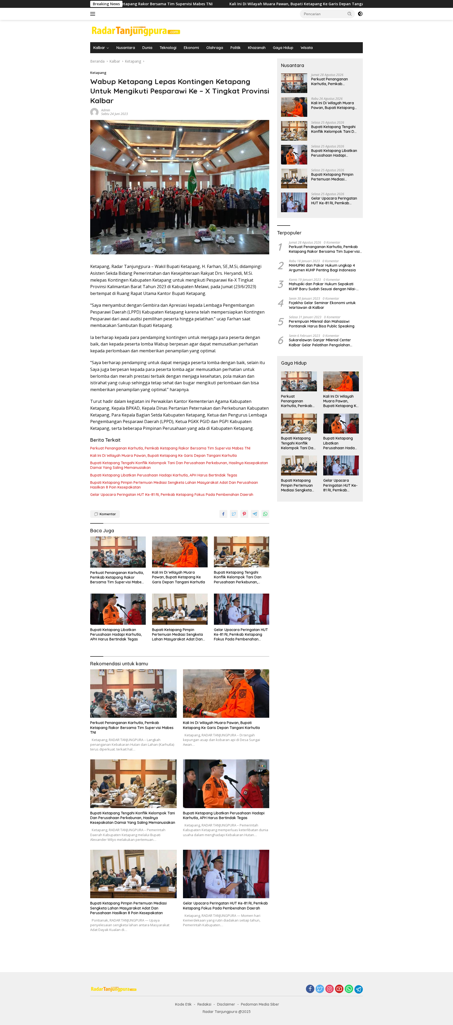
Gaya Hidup (283, 47)
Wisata (307, 47)
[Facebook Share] (223, 514)
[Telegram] (358, 989)
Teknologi (168, 47)
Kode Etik (183, 1004)
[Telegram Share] (255, 514)
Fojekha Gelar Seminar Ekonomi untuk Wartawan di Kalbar (322, 305)
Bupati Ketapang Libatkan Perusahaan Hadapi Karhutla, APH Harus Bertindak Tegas (163, 475)
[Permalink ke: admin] (94, 111)
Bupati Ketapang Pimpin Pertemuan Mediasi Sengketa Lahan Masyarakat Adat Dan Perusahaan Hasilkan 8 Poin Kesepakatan (174, 485)
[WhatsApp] (349, 989)
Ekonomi (191, 47)
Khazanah (257, 47)
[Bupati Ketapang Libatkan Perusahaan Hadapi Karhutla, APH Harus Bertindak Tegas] (118, 609)
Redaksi (204, 1004)
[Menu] (93, 13)
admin (105, 110)
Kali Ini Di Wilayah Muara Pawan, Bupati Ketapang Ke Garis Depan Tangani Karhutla (247, 4)
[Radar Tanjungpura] (136, 30)
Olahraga (214, 47)
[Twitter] (320, 989)
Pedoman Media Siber (260, 1004)
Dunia (147, 47)
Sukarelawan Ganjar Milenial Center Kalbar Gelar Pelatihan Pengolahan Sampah (320, 342)
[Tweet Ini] (234, 514)
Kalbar (99, 47)
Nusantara (125, 47)
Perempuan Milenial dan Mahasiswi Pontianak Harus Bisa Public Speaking (321, 323)
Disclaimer (226, 1004)
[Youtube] (339, 989)
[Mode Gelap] (360, 13)
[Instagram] (329, 989)
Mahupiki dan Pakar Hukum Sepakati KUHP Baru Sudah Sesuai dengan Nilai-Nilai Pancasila (322, 286)
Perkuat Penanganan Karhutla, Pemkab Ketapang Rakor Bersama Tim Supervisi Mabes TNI (170, 448)
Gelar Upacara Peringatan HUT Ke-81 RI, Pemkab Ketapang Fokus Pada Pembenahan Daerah (171, 494)
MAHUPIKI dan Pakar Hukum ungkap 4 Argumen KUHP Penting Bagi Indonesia (322, 267)
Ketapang (98, 72)
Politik (235, 47)
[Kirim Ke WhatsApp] (265, 514)
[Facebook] (310, 989)
